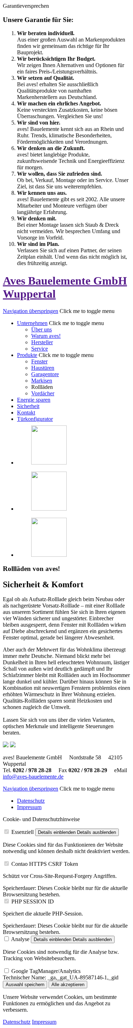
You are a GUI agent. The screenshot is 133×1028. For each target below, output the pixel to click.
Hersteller (42, 342)
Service (39, 349)
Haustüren (42, 368)
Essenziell (22, 832)
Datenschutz (31, 801)
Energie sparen (33, 400)
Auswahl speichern (25, 984)
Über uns (41, 329)
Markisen (41, 381)
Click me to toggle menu (87, 311)
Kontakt (26, 412)
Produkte (27, 355)
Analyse (20, 939)
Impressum (29, 807)
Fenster (39, 361)
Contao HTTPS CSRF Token (44, 864)
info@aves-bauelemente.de (33, 777)
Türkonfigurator (35, 419)
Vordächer (42, 393)
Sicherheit (28, 406)
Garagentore (45, 374)
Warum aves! (46, 336)
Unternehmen (32, 323)
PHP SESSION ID (32, 901)
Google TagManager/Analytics (46, 971)
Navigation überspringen (30, 311)
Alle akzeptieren (67, 984)
